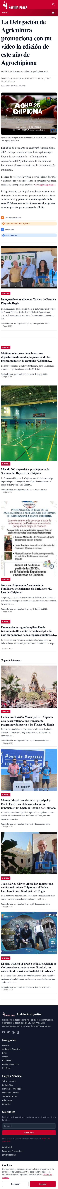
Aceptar (42, 1184)
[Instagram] (13, 1032)
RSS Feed (6, 1068)
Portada (5, 1045)
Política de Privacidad (11, 1088)
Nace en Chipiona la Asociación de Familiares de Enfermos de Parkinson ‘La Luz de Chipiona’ (26, 588)
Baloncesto (7, 1060)
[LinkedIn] (18, 1032)
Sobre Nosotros (9, 1081)
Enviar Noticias (9, 1154)
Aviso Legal (7, 1100)
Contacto (6, 1104)
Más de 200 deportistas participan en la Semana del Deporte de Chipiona (25, 471)
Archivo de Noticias (11, 1064)
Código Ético (7, 1085)
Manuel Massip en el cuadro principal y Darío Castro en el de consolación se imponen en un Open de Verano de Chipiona (28, 804)
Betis (4, 1053)
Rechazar (15, 1184)
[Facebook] (3, 1032)
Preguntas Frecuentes (12, 1151)
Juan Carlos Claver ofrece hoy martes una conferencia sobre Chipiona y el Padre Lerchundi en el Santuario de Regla (27, 887)
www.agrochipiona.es (44, 184)
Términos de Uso (9, 1096)
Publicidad (7, 1147)
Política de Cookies (10, 1092)
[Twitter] (8, 1032)
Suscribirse (29, 1132)
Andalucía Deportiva (11, 1049)
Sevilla (5, 1056)
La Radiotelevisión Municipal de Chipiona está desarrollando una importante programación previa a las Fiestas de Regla (27, 721)
